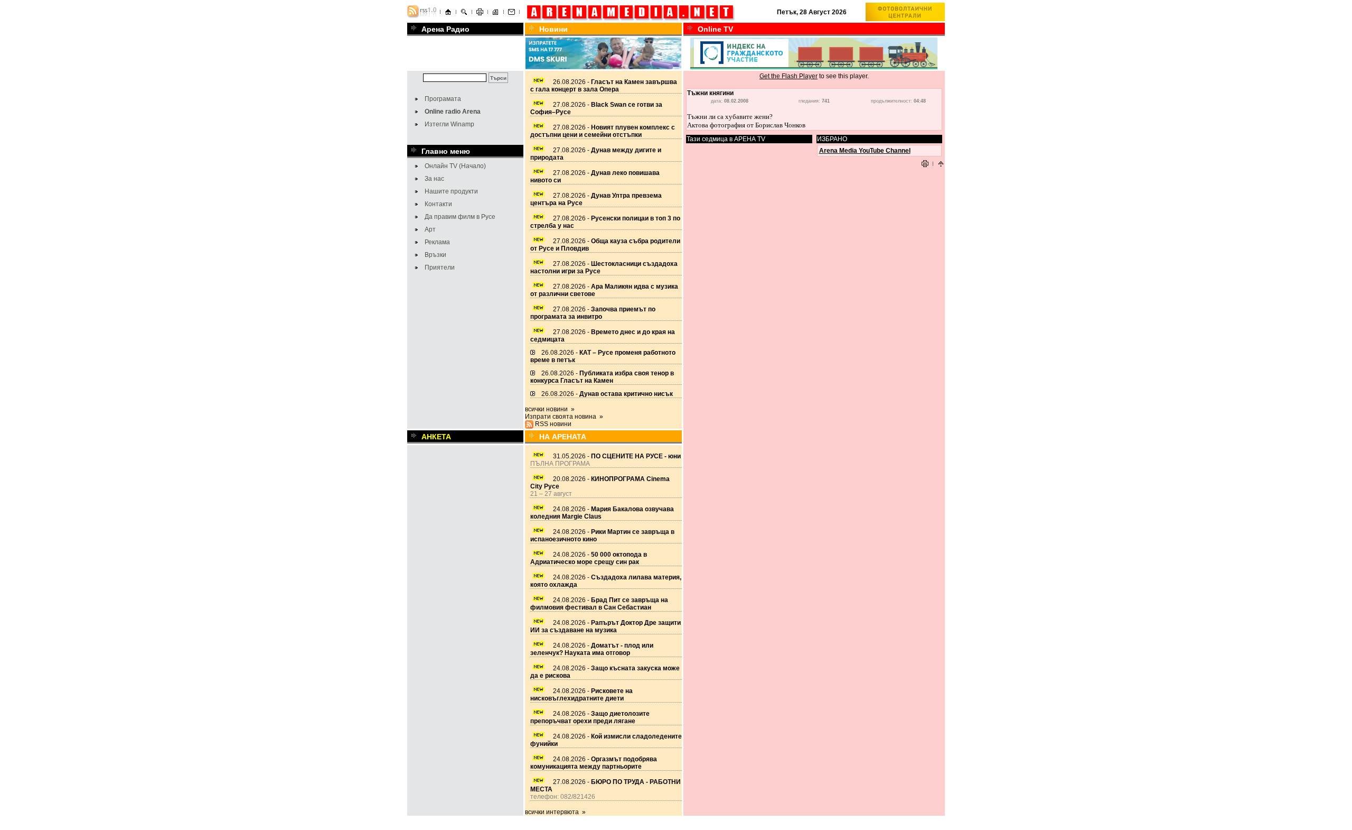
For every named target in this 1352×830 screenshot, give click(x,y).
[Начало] (448, 13)
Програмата (443, 99)
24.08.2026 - (588, 558)
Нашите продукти (451, 191)
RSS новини (553, 424)
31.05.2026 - (617, 456)
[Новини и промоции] (496, 13)
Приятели (440, 267)
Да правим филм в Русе (460, 216)
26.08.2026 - (603, 85)
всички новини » (550, 409)
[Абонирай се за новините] (421, 16)
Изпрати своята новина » (564, 416)
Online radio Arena (453, 111)
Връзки (435, 255)
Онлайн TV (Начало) (455, 166)
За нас (434, 178)
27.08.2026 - (602, 131)
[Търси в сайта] (464, 13)
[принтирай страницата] (480, 13)
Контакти (438, 204)
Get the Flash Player (788, 76)
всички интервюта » (555, 812)
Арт (430, 229)
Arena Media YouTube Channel (864, 150)
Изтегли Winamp (449, 124)
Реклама (437, 242)
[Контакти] (511, 13)
